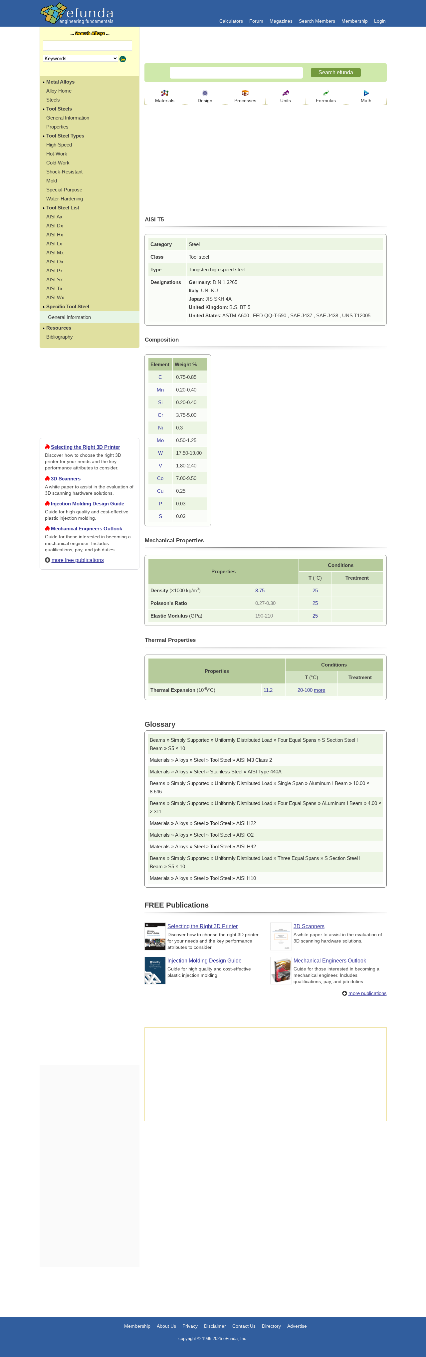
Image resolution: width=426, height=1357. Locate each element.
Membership (354, 21)
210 (269, 616)
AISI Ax (54, 216)
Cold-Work (58, 162)
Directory (271, 1326)
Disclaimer (215, 1326)
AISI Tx (54, 288)
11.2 (268, 690)
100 (309, 690)
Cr (160, 415)
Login (380, 21)
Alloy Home (59, 91)
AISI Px (54, 270)
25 (315, 590)
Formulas (326, 100)
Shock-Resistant (64, 171)
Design (205, 100)
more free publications (78, 560)
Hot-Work (56, 153)
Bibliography (59, 337)
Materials (164, 100)
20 (300, 690)
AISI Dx (54, 225)
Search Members (317, 21)
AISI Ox (55, 261)
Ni (160, 427)
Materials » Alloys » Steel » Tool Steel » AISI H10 (203, 878)
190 (259, 616)
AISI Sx (54, 279)
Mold (51, 180)
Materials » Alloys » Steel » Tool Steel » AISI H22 (203, 823)
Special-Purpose (64, 189)
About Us (166, 1326)
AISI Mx (55, 252)
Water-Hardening (64, 198)
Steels (53, 100)
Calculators (231, 21)
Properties (57, 127)
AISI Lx (54, 243)
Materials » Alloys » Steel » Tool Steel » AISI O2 (202, 835)
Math (366, 100)
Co (160, 478)
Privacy (190, 1326)
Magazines (281, 21)
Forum (256, 21)
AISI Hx (54, 234)
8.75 (260, 590)
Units (285, 100)
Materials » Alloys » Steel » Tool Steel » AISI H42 (203, 846)
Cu (160, 491)
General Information (67, 118)
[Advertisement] (89, 816)
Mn (160, 390)
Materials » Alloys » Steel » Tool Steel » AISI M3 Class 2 (211, 760)
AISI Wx (55, 297)
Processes (245, 100)
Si (160, 402)
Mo (160, 440)
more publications (367, 993)
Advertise (297, 1326)
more (319, 690)
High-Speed (59, 144)
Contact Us (244, 1326)
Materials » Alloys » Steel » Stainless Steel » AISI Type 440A (216, 771)
